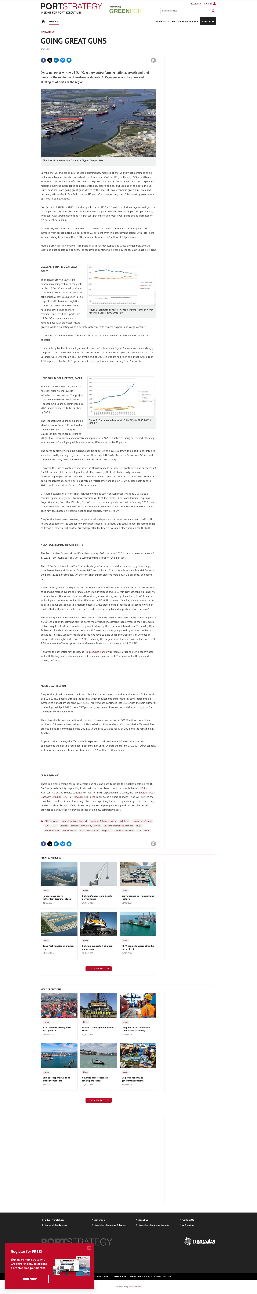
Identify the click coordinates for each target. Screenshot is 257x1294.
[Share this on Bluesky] (62, 60)
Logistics (64, 825)
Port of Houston (52, 830)
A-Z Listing (188, 1224)
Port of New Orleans (89, 830)
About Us (143, 1219)
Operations (47, 31)
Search (213, 10)
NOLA (138, 825)
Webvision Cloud (135, 1286)
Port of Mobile (69, 830)
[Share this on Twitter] (50, 60)
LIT (55, 825)
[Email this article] (69, 60)
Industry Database (55, 1219)
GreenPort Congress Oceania (153, 1224)
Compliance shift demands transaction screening (136, 1029)
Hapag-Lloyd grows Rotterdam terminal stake (57, 897)
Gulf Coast (124, 821)
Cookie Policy (119, 1276)
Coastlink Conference (56, 1224)
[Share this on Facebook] (43, 60)
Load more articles (98, 968)
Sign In (208, 4)
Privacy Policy (137, 1276)
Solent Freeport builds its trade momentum (56, 1079)
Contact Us (188, 1219)
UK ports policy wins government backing (133, 1079)
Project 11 (107, 830)
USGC (146, 830)
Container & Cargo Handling (103, 821)
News (46, 890)
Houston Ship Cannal (142, 821)
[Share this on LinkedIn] (56, 60)
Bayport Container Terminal (74, 821)
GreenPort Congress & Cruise (110, 1224)
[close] (156, 54)
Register (196, 4)
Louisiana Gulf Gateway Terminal (85, 825)
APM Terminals (51, 821)
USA (139, 830)
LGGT (47, 825)
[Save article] (153, 60)
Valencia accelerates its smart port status (95, 1079)
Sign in (118, 54)
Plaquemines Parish (96, 651)
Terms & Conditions (97, 1276)
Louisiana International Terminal (118, 825)
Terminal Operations (124, 830)
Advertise (99, 1219)
